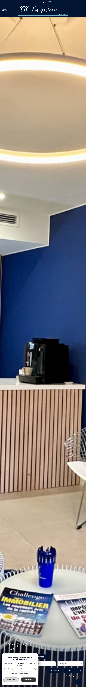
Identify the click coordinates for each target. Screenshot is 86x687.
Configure (11, 680)
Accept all (28, 680)
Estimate (40, 657)
